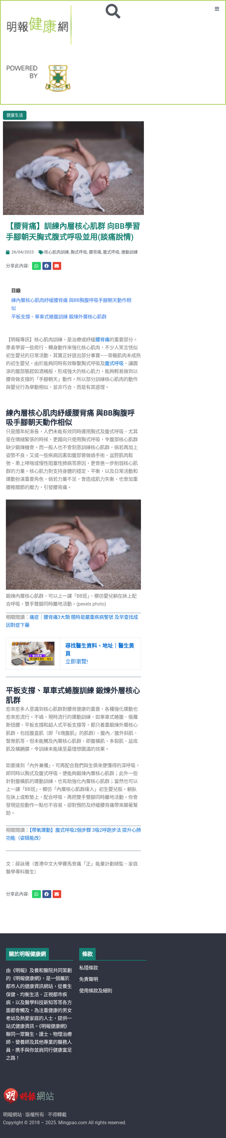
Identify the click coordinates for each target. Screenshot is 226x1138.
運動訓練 (129, 252)
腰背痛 (95, 252)
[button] (217, 9)
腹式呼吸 (111, 252)
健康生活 (14, 115)
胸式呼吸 (79, 252)
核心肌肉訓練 (56, 252)
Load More (113, 916)
